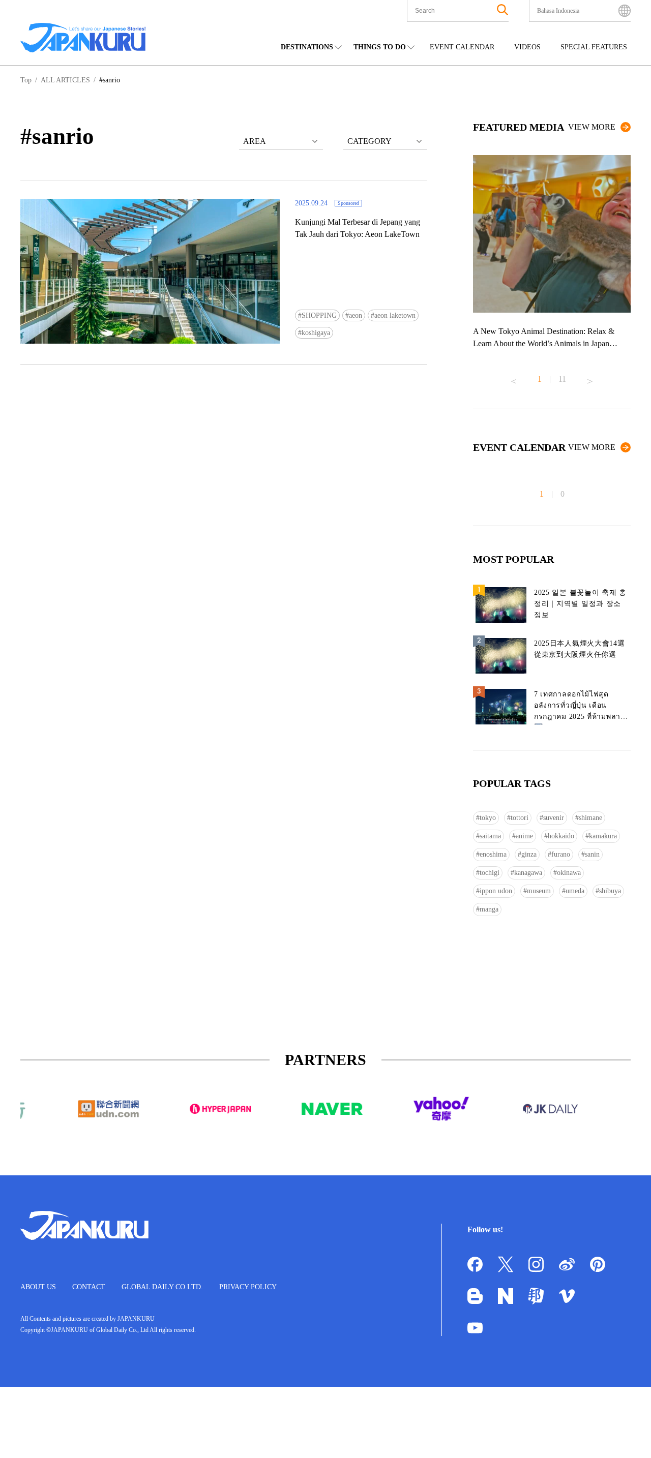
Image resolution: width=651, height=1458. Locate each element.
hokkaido (561, 836)
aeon (355, 315)
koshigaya (316, 333)
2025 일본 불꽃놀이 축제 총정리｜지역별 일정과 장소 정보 (580, 604)
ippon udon (496, 891)
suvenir (553, 818)
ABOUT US (38, 1287)
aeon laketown (395, 315)
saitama (490, 836)
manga (489, 909)
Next (590, 377)
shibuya (610, 891)
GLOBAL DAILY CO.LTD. (162, 1287)
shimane (590, 818)
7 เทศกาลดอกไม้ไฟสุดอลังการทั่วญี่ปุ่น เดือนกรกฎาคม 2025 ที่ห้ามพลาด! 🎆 (581, 707)
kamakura (603, 836)
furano (560, 854)
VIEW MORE (591, 127)
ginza (529, 854)
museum (539, 891)
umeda (575, 891)
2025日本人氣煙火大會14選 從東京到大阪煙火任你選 (579, 649)
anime (524, 836)
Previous (514, 377)
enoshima (493, 854)
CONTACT (88, 1287)
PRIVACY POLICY (248, 1287)
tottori (519, 818)
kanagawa (528, 872)
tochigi (489, 872)
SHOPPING (319, 315)
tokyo (488, 818)
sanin (592, 854)
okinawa (569, 872)
